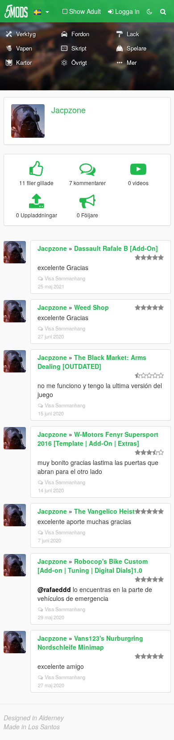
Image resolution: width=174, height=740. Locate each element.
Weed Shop (91, 307)
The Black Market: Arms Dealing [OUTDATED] (91, 362)
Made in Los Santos (32, 726)
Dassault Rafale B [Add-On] (116, 248)
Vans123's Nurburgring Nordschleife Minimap (90, 642)
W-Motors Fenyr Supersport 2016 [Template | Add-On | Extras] (97, 439)
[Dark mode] (149, 11)
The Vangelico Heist (104, 511)
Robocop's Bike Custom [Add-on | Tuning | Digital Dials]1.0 (92, 566)
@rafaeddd (54, 589)
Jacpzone (68, 109)
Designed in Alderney (34, 717)
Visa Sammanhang (65, 278)
